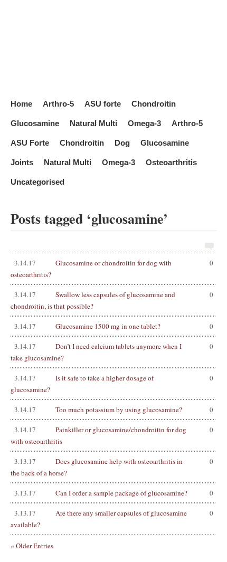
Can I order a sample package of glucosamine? (113, 493)
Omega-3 (144, 122)
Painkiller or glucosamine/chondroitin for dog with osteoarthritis (112, 435)
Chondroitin (153, 103)
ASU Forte (30, 142)
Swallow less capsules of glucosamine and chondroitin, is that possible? (112, 300)
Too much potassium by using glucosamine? (113, 409)
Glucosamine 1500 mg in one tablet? (113, 326)
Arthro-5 (58, 103)
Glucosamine (35, 122)
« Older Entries (32, 545)
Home (21, 103)
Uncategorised (37, 181)
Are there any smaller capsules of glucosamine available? (112, 518)
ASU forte (102, 103)
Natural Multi (93, 122)
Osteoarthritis (171, 161)
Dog (122, 142)
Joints (22, 161)
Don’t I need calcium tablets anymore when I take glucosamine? (112, 352)
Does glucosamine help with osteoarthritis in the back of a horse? (112, 467)
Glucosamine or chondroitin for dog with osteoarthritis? (112, 268)
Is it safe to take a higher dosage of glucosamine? (112, 383)
